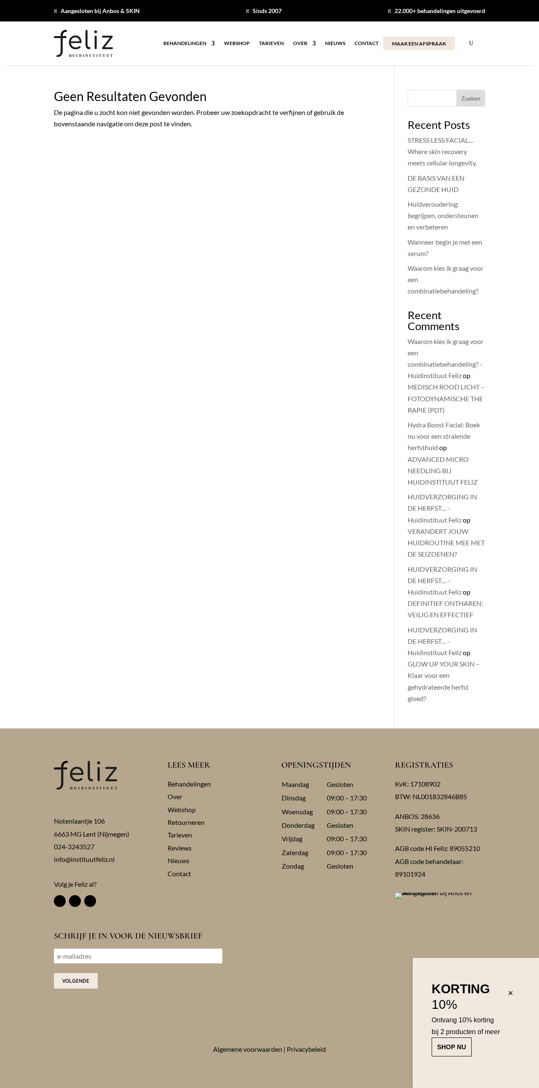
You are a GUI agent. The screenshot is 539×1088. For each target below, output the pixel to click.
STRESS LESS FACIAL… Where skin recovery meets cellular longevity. (442, 151)
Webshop (237, 43)
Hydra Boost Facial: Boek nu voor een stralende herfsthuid (444, 436)
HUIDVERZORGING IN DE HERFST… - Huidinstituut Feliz (442, 508)
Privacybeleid (306, 1049)
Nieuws (335, 43)
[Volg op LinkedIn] (90, 901)
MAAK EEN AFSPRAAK (419, 43)
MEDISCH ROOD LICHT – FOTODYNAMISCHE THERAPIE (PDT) (446, 398)
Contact (367, 43)
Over (300, 43)
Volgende (75, 980)
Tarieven (271, 43)
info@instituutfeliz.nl (84, 859)
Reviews (180, 848)
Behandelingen (184, 43)
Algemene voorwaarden (247, 1049)
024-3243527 (74, 847)
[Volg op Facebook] (60, 901)
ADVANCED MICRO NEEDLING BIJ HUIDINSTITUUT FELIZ (443, 470)
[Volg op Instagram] (75, 901)
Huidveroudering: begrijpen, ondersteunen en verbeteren (443, 215)
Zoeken (470, 98)
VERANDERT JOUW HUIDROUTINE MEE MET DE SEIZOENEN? (446, 542)
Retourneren (186, 822)
